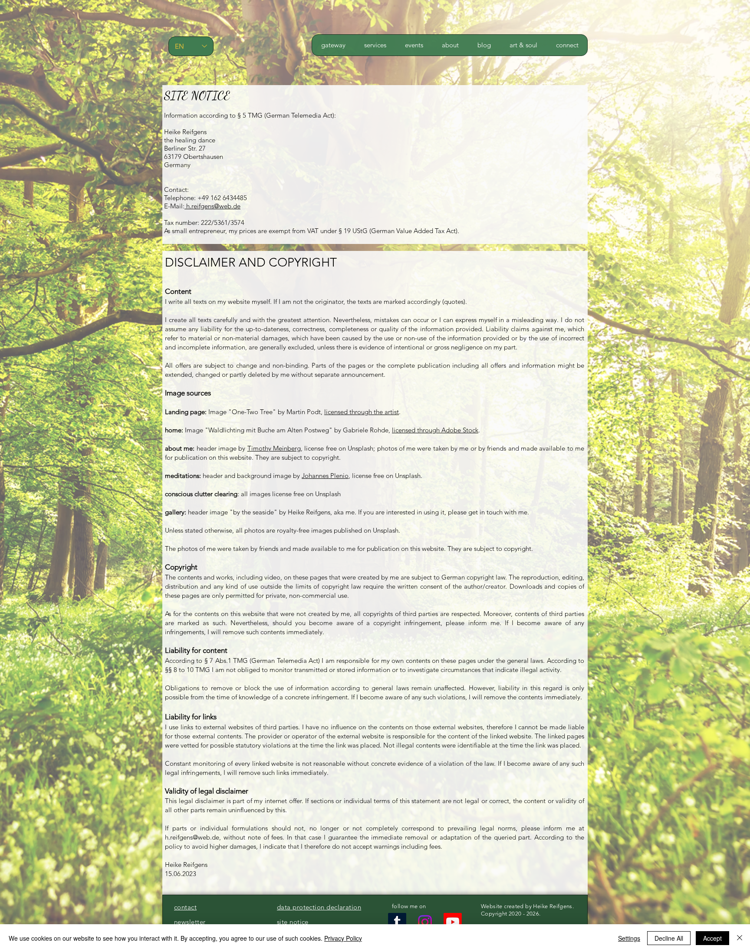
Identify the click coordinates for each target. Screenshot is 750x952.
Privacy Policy (343, 938)
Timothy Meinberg (274, 448)
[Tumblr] (397, 922)
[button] (375, 45)
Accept (712, 938)
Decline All (669, 938)
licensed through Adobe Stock (435, 430)
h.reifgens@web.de (212, 206)
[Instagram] (425, 922)
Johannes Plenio (325, 475)
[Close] (739, 938)
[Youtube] (453, 922)
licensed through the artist (361, 412)
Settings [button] (629, 938)
